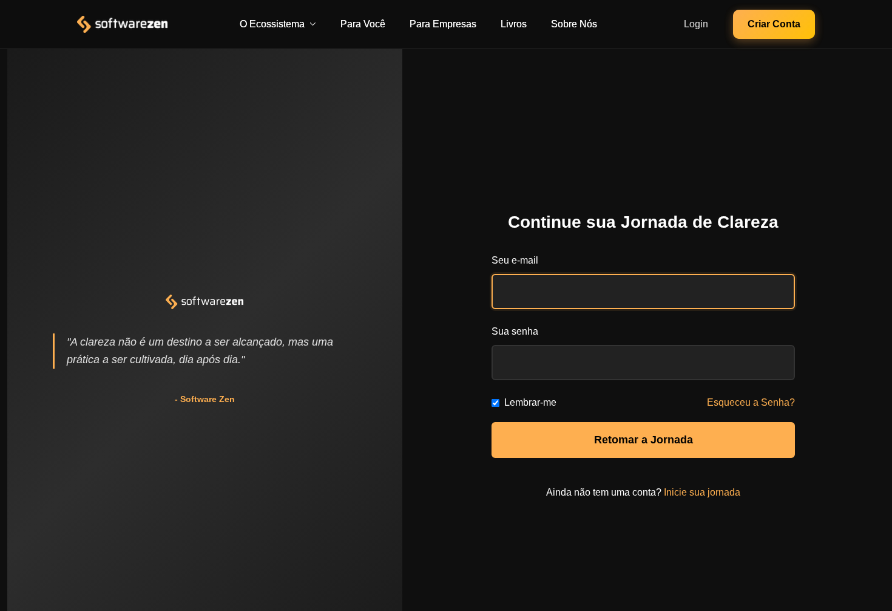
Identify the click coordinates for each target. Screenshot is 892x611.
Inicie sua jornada (702, 492)
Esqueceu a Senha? (751, 402)
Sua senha (515, 331)
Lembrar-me (530, 402)
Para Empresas (443, 24)
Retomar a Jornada (643, 440)
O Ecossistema (272, 24)
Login (696, 24)
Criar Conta (774, 24)
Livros (514, 24)
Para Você (362, 24)
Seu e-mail (515, 260)
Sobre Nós (574, 24)
